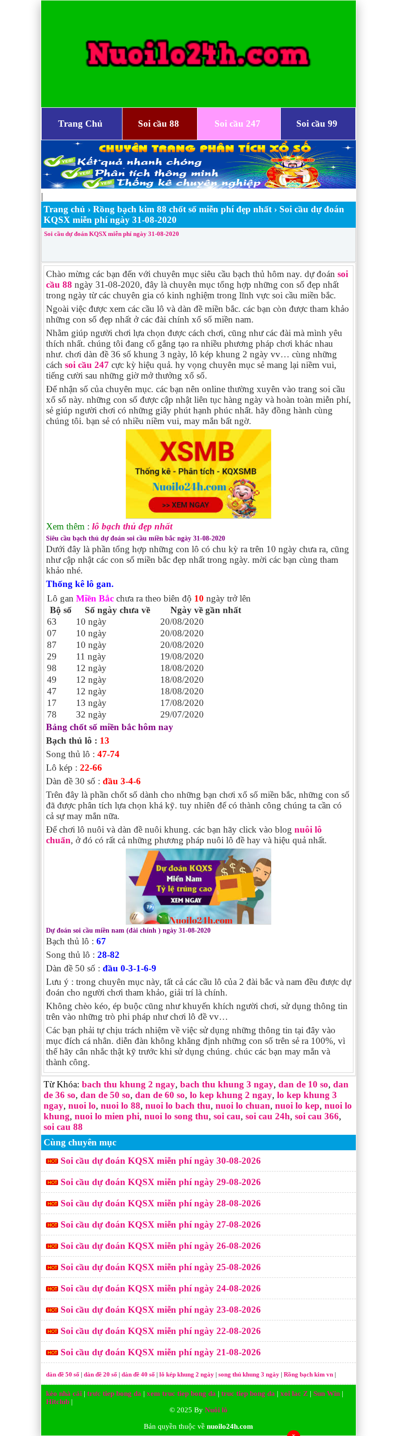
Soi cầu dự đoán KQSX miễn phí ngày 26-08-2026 (161, 1246)
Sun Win (326, 1393)
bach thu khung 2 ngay (128, 1084)
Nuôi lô (216, 1410)
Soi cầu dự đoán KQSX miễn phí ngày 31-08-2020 (111, 233)
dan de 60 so (160, 1095)
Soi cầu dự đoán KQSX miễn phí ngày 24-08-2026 (161, 1288)
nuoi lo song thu (176, 1116)
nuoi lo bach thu (178, 1105)
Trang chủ (64, 209)
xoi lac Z (294, 1393)
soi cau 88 (63, 1127)
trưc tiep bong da (114, 1393)
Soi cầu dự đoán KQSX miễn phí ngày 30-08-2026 (161, 1161)
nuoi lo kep (297, 1105)
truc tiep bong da (248, 1393)
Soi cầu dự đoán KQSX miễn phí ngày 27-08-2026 (161, 1224)
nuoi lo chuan (242, 1105)
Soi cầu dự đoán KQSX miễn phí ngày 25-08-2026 (161, 1267)
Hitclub (57, 1402)
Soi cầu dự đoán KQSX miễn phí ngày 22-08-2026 (161, 1331)
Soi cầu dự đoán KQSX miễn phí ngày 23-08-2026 (161, 1309)
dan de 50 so (105, 1095)
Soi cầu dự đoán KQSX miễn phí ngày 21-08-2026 (161, 1352)
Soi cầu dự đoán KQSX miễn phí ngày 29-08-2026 (161, 1182)
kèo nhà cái (64, 1393)
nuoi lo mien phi (107, 1116)
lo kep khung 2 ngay (231, 1095)
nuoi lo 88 (120, 1105)
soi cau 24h (267, 1116)
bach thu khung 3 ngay (227, 1084)
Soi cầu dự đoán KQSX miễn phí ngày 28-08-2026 (161, 1203)
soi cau (227, 1116)
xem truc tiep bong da (181, 1393)
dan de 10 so (303, 1084)
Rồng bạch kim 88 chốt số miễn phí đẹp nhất (182, 209)
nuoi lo (82, 1105)
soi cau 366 (317, 1116)
